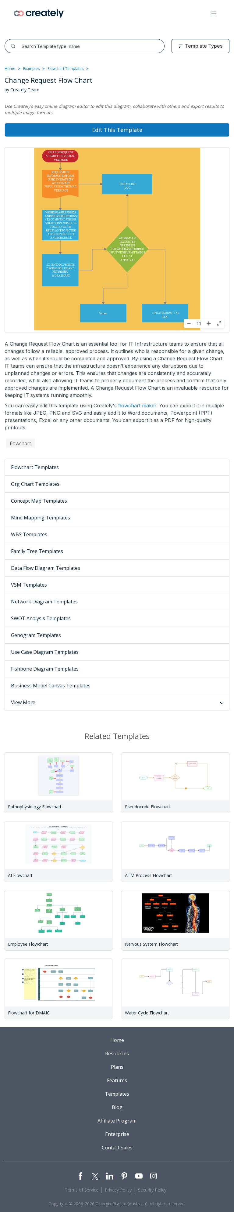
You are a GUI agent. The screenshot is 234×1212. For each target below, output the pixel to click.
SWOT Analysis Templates (41, 618)
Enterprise (117, 1134)
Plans (117, 1067)
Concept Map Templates (39, 500)
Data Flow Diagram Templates (45, 568)
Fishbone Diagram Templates (45, 668)
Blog (117, 1107)
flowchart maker (137, 405)
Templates (117, 1093)
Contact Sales (117, 1147)
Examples (31, 68)
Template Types (203, 46)
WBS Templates (29, 534)
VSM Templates (29, 584)
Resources (117, 1053)
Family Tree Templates (37, 551)
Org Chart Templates (35, 484)
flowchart (20, 443)
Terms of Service (81, 1190)
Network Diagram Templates (44, 601)
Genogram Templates (36, 635)
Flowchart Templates (65, 68)
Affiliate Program (117, 1120)
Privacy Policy (118, 1190)
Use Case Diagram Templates (45, 652)
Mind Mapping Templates (40, 517)
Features (117, 1080)
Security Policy (152, 1190)
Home (10, 68)
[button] (214, 13)
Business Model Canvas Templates (50, 685)
